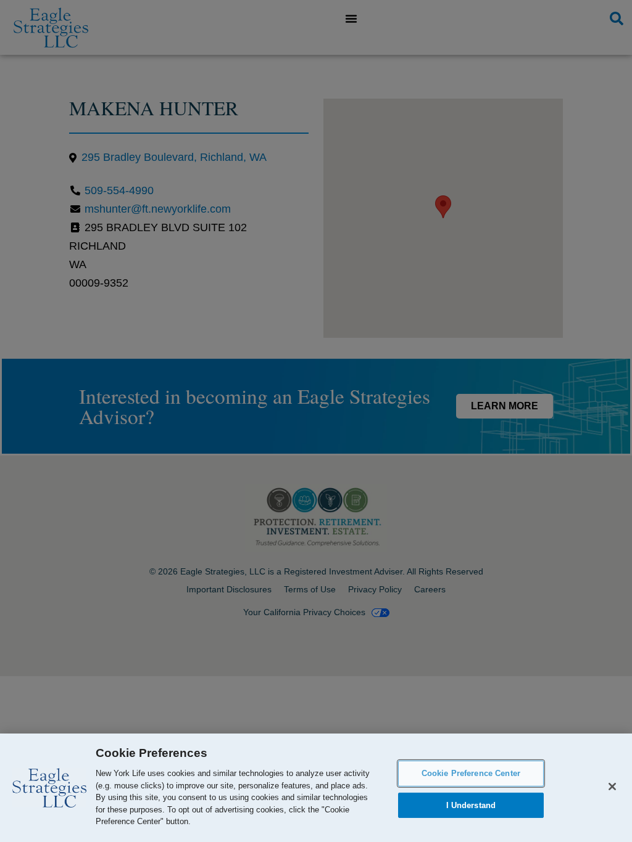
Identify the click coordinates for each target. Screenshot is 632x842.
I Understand (471, 805)
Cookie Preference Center (471, 773)
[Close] (612, 786)
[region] (316, 788)
